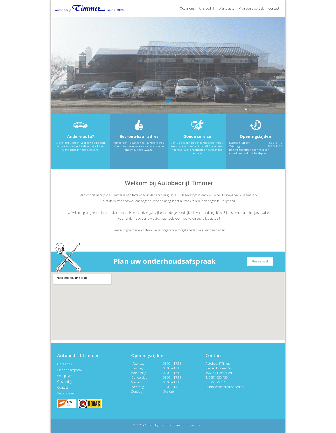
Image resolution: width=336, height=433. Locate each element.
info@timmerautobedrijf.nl (226, 387)
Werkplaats (226, 8)
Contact (273, 8)
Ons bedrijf (206, 8)
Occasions (187, 8)
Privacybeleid (66, 393)
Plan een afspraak (251, 8)
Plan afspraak (260, 261)
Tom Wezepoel (193, 425)
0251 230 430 (218, 377)
